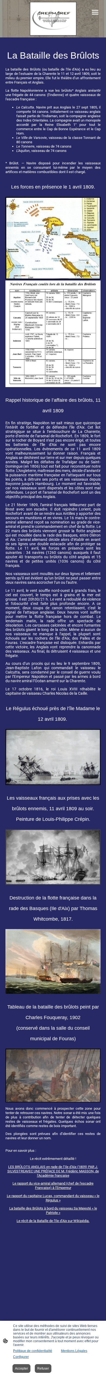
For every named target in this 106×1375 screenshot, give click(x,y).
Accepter (21, 1368)
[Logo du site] (53, 19)
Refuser (43, 1368)
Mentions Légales (74, 1351)
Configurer (21, 1357)
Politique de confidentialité (32, 1351)
